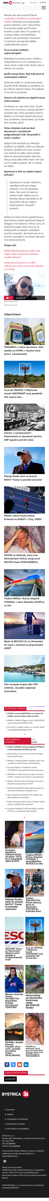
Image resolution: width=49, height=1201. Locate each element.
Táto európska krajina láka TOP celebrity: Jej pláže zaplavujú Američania (24, 796)
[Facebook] (7, 1065)
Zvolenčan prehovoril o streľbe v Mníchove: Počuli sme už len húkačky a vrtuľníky (23, 266)
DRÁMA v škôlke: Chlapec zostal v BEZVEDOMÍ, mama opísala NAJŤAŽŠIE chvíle (26, 721)
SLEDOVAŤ (10, 1079)
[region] (23, 3)
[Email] (20, 1065)
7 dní (33, 739)
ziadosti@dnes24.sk (10, 1156)
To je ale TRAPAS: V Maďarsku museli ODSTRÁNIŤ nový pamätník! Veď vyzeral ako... (25, 768)
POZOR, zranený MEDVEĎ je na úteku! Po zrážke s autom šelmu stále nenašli (25, 714)
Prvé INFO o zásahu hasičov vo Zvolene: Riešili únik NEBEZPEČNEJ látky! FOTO (25, 728)
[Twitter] (13, 1065)
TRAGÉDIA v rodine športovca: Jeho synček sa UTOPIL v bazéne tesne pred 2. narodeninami (25, 775)
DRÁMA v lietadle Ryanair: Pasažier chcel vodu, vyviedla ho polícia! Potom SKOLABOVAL (26, 761)
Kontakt (10, 1109)
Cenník (9, 1114)
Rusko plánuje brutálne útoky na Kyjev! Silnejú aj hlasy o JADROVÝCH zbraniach (26, 802)
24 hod (34, 742)
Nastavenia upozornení (17, 1128)
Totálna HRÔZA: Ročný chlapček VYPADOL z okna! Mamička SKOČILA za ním (25, 748)
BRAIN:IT (15, 1187)
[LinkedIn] (26, 1065)
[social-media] (4, 1161)
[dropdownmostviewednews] (24, 735)
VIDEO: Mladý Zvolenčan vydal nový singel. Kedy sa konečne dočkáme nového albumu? (22, 254)
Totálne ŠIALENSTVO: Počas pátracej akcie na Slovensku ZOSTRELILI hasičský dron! (25, 789)
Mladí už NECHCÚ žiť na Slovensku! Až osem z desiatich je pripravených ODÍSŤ (25, 782)
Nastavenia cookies (15, 1124)
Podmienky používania (17, 1119)
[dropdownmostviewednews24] (24, 817)
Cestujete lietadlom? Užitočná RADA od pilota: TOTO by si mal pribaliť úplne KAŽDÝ (25, 809)
